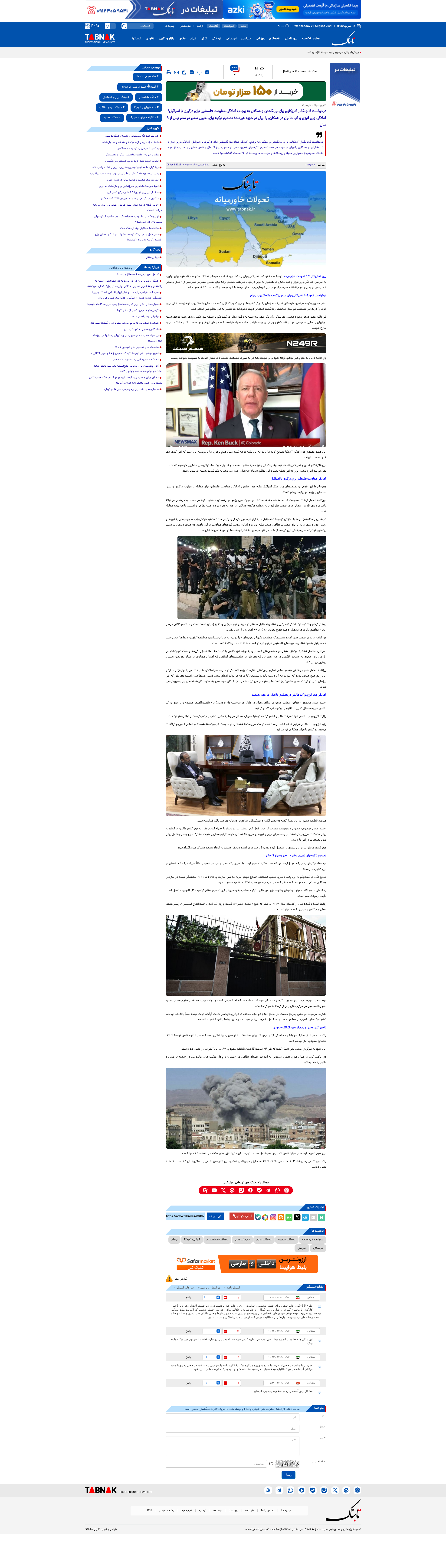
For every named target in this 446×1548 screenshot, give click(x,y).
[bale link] (259, 1190)
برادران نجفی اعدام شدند (145, 317)
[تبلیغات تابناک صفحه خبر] (345, 86)
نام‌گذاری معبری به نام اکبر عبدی (141, 329)
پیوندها (169, 26)
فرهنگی (216, 38)
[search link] (124, 26)
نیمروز (242, 26)
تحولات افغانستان (217, 1240)
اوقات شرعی (166, 1511)
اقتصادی (274, 38)
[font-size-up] (207, 72)
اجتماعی (231, 38)
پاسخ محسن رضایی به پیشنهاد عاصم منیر (136, 360)
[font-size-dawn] (192, 72)
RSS (149, 1511)
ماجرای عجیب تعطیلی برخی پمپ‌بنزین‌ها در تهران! (131, 389)
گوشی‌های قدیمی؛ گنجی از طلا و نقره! (138, 311)
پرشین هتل (152, 257)
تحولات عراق (264, 1240)
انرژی (204, 38)
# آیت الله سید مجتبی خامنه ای (140, 87)
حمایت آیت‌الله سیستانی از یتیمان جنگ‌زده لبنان (132, 136)
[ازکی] (292, 9)
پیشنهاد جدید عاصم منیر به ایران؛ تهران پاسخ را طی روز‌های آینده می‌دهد (127, 338)
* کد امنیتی (318, 1462)
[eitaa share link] (280, 1217)
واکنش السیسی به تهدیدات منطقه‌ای (138, 149)
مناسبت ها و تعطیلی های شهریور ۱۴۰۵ (137, 347)
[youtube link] (214, 1190)
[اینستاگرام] (272, 1216)
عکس (182, 38)
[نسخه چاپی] (321, 1217)
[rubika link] (286, 1190)
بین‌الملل (288, 71)
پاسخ (188, 1297)
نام (323, 1415)
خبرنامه (249, 1511)
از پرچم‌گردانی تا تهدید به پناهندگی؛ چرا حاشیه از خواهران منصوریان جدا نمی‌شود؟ (128, 219)
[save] (184, 72)
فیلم (193, 38)
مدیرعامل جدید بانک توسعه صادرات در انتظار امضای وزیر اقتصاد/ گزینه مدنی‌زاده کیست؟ (128, 237)
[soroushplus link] (250, 1190)
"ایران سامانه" (92, 1529)
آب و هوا (186, 1511)
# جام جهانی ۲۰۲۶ (147, 77)
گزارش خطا (180, 1279)
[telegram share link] (305, 1217)
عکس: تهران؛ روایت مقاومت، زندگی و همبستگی (132, 155)
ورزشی (260, 38)
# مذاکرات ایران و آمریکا (144, 117)
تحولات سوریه (286, 1240)
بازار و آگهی (166, 38)
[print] (168, 72)
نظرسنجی (185, 26)
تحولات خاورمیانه (312, 1240)
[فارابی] (246, 91)
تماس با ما (267, 1511)
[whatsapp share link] (288, 1217)
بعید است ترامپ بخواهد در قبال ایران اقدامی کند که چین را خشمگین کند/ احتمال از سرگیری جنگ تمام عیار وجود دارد (127, 295)
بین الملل (291, 38)
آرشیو (200, 26)
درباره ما (286, 1511)
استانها (136, 38)
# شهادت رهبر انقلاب (112, 107)
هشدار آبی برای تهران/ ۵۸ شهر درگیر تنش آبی (133, 193)
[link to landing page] (344, 38)
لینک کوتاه (244, 1216)
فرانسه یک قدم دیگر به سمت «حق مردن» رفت (329, 52)
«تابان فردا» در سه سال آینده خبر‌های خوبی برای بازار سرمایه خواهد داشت (127, 208)
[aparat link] (205, 1190)
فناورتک (213, 26)
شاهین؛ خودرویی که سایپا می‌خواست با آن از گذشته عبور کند (124, 323)
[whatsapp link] (277, 1190)
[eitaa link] (232, 1190)
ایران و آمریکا (192, 1240)
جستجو (217, 1511)
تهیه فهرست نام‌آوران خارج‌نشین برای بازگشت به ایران (129, 186)
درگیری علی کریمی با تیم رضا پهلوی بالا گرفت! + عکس (129, 199)
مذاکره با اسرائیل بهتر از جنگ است (139, 228)
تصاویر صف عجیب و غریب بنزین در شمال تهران (132, 180)
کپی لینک (215, 1216)
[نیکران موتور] (246, 343)
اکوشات (229, 26)
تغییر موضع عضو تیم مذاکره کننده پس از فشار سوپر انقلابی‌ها (124, 354)
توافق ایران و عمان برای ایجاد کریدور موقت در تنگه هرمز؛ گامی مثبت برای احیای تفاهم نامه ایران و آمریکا (125, 380)
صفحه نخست (311, 38)
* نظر (322, 1438)
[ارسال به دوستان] (313, 1217)
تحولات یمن (242, 1240)
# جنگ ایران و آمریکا (146, 107)
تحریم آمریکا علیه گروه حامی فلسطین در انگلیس (132, 161)
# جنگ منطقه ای (149, 97)
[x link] (223, 1190)
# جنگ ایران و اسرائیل (116, 97)
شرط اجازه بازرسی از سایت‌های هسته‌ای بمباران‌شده (130, 142)
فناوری (150, 38)
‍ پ (199, 72)
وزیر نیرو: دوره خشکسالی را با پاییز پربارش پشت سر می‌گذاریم (124, 174)
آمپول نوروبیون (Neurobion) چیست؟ (138, 275)
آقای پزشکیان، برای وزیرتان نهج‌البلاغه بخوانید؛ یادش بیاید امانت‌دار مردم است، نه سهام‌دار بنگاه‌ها (127, 369)
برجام (174, 1240)
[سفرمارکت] (246, 1264)
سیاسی (246, 38)
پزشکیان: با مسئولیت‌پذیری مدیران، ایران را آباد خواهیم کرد (125, 167)
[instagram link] (241, 1190)
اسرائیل (302, 1248)
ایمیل (322, 1427)
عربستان (318, 1248)
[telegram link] (268, 1190)
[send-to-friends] (176, 72)
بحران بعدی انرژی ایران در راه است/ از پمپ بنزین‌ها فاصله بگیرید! (123, 304)
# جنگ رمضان (112, 117)
